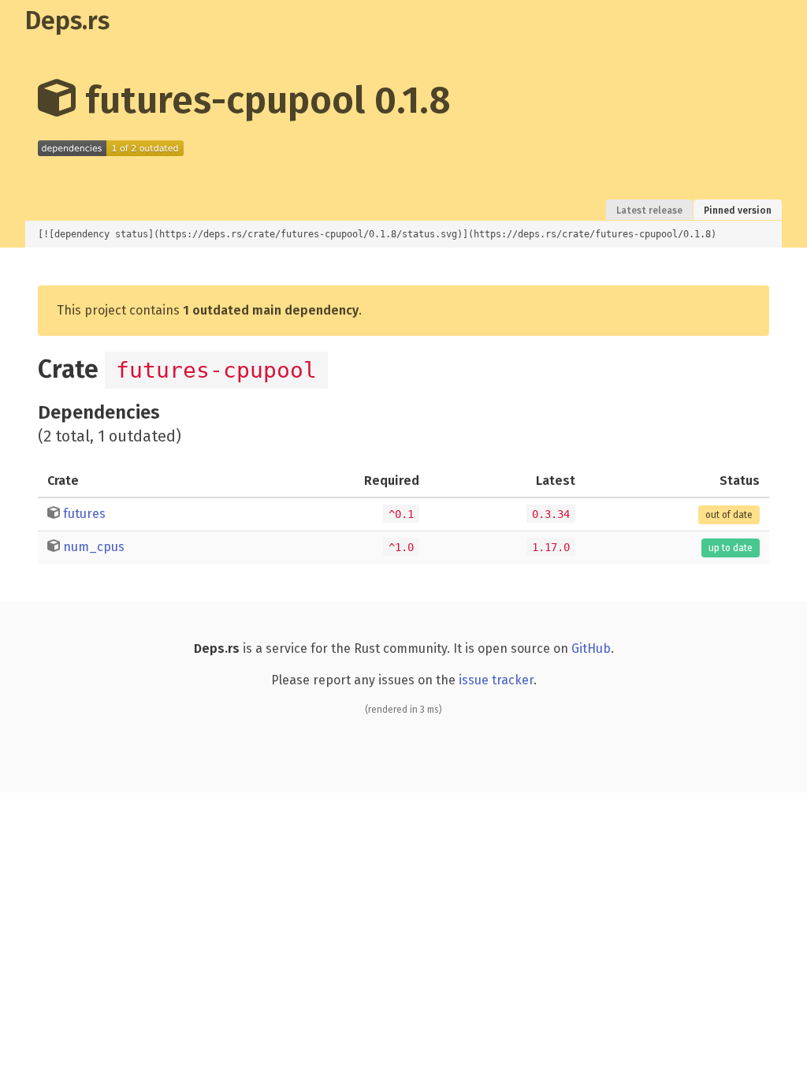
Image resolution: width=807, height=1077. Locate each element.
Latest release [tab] (649, 210)
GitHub (591, 648)
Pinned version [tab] (738, 210)
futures (84, 513)
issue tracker (496, 680)
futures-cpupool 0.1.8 (263, 100)
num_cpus (94, 546)
